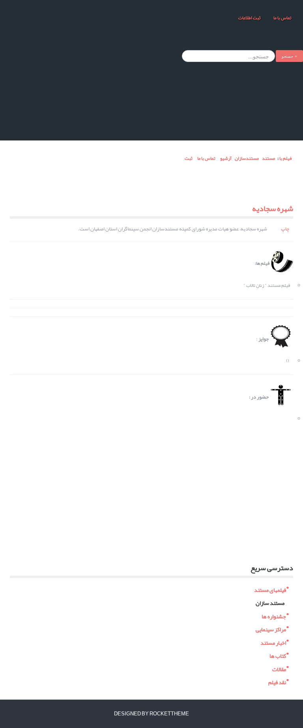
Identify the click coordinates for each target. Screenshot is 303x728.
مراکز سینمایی (271, 629)
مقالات (279, 668)
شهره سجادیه (272, 208)
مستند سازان (270, 602)
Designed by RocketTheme (151, 714)
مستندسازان (247, 158)
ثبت (188, 158)
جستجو (287, 56)
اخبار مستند (273, 642)
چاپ (285, 229)
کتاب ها (277, 655)
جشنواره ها (274, 615)
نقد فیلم (277, 682)
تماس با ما (282, 17)
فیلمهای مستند (270, 589)
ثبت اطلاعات (249, 17)
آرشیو (226, 158)
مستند (268, 158)
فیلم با (285, 158)
